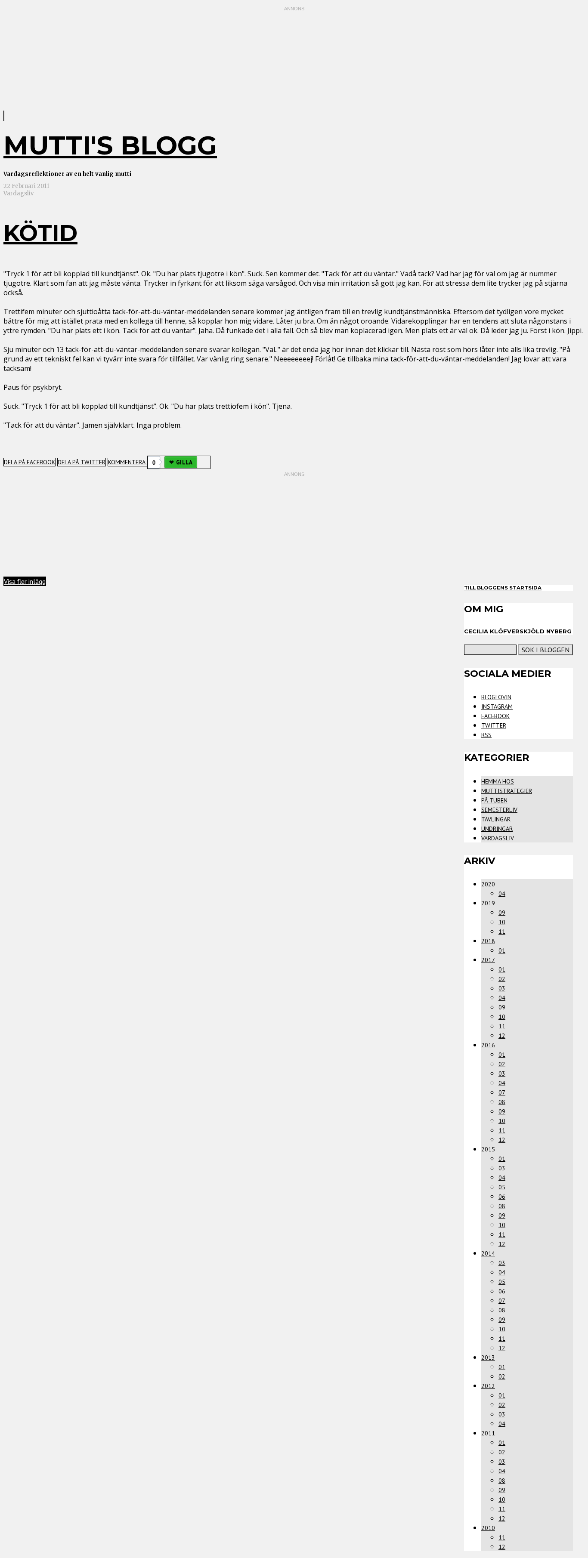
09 (501, 912)
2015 (488, 1149)
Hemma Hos (497, 781)
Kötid (40, 233)
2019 (488, 903)
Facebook (495, 716)
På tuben (494, 800)
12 (501, 1036)
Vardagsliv (18, 193)
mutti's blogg (110, 145)
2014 (488, 1253)
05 (501, 1187)
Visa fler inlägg (25, 581)
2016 (488, 1045)
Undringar (497, 829)
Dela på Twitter (81, 462)
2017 (488, 960)
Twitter (493, 725)
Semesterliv (499, 810)
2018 (488, 941)
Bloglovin (496, 697)
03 (501, 988)
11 (501, 931)
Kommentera (127, 462)
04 (501, 894)
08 (501, 1102)
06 (501, 1196)
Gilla (184, 462)
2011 (488, 1433)
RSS (486, 735)
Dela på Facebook (29, 462)
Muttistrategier (506, 791)
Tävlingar (496, 819)
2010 (488, 1528)
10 (501, 922)
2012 (488, 1386)
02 (501, 979)
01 (501, 950)
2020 (488, 884)
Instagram (497, 706)
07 (501, 1092)
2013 (488, 1357)
